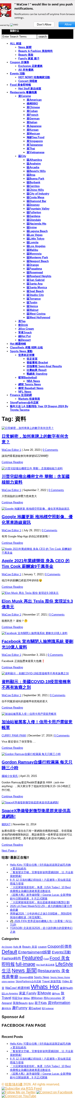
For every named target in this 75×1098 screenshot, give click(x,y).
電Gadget (34, 1008)
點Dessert (24, 340)
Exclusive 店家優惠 (30, 66)
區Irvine (32, 227)
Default (9, 952)
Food (46, 958)
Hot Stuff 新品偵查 (29, 88)
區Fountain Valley (38, 208)
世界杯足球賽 (26, 355)
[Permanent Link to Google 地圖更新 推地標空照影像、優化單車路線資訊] (37, 509)
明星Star (17, 998)
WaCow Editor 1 (11, 449)
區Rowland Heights (39, 276)
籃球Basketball (27, 377)
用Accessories (52, 998)
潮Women (37, 998)
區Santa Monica (37, 287)
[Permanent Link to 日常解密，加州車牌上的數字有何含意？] (37, 428)
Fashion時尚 (11, 958)
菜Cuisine (24, 96)
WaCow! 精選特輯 (17, 988)
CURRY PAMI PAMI (14, 735)
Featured (32, 958)
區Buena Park (35, 178)
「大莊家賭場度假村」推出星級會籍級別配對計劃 (40, 902)
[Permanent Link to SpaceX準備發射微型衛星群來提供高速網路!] (37, 802)
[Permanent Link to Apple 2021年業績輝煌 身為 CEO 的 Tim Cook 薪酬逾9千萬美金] (37, 551)
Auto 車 (17, 946)
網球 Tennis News (29, 384)
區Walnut (32, 310)
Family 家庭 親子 (29, 58)
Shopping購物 (26, 977)
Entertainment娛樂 (34, 952)
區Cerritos (33, 186)
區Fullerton (34, 212)
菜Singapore (35, 141)
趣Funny (20, 1008)
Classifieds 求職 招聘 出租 (26, 347)
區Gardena (33, 216)
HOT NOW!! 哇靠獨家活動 (34, 77)
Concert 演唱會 (27, 81)
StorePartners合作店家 (24, 402)
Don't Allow (44, 24)
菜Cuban (32, 111)
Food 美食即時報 (20, 84)
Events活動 (61, 952)
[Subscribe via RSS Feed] (22, 1088)
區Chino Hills (35, 189)
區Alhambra (34, 159)
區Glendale (34, 219)
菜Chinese (33, 107)
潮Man (26, 998)
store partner (8, 981)
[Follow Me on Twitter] (19, 1092)
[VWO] (14, 25)
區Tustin (32, 302)
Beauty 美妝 (25, 54)
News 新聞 (24, 47)
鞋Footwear (48, 1008)
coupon (42, 946)
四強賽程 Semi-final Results (44, 366)
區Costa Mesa (35, 197)
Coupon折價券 (60, 946)
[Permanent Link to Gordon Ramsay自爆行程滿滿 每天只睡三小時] (37, 754)
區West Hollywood (38, 317)
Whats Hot (45, 986)
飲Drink (23, 325)
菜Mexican (33, 133)
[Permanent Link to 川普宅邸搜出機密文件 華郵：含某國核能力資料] (37, 468)
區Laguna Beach (37, 231)
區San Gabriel (36, 279)
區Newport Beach (38, 261)
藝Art (31, 1003)
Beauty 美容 (29, 946)
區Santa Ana (34, 283)
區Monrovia (34, 253)
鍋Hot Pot (24, 336)
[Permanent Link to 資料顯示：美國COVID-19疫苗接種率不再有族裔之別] (37, 673)
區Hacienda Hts (36, 223)
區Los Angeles (36, 246)
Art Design (7, 947)
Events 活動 (17, 73)
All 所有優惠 (26, 69)
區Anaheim (34, 163)
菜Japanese (34, 126)
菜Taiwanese (35, 144)
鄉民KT (6, 824)
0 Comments (50, 449)
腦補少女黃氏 (10, 776)
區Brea (31, 174)
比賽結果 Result (36, 370)
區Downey (33, 204)
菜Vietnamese (35, 152)
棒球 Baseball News (30, 388)
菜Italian (32, 122)
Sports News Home (60, 977)
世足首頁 (32, 358)
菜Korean (33, 129)
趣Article (6, 1008)
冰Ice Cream (26, 328)
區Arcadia (33, 167)
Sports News (41, 977)
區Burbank (33, 182)
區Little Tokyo (35, 238)
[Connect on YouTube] (19, 1096)
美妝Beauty (20, 1003)
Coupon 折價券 (19, 62)
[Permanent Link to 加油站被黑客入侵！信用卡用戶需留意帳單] (37, 714)
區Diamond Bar (36, 201)
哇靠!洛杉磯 (13, 1084)
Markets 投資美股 (29, 398)
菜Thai (31, 148)
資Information (59, 1002)
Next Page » (9, 850)
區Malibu (32, 249)
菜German (33, 118)
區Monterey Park (37, 257)
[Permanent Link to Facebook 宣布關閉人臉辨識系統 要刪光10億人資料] (37, 633)
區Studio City (35, 294)
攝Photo (56, 993)
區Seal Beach (35, 291)
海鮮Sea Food (35, 137)
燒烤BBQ (32, 103)
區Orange (33, 264)
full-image (25, 964)
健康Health (66, 988)
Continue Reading (12, 462)
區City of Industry (38, 193)
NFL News (24, 391)
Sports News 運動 (21, 351)
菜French (32, 114)
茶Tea (21, 321)
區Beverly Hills (36, 171)
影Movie (44, 993)
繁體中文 (14, 30)
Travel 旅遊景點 (51, 981)
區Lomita (32, 242)
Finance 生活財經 (21, 395)
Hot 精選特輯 (18, 343)
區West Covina (36, 313)
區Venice (32, 306)
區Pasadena (34, 268)
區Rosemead (35, 272)
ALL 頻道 (15, 43)
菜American (34, 99)
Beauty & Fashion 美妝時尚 (35, 51)
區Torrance (34, 298)
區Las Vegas (34, 234)
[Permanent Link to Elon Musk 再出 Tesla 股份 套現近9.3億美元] (37, 593)
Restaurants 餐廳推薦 (23, 92)
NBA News (33, 381)
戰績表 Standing (37, 373)
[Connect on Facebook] (54, 1092)
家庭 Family (27, 993)
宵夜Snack (25, 332)
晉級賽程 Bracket (37, 362)
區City (22, 156)
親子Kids (41, 1003)
